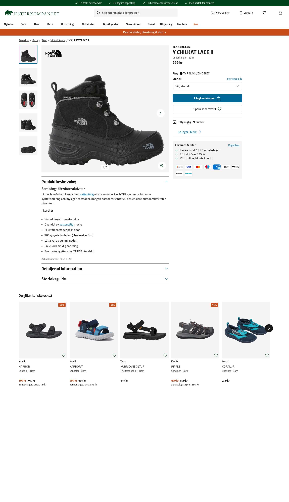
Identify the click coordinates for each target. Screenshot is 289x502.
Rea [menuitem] (196, 24)
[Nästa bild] (161, 113)
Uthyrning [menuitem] (166, 24)
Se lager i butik (187, 132)
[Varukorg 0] (281, 12)
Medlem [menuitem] (182, 24)
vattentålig (87, 194)
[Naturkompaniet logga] (32, 13)
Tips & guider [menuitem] (110, 24)
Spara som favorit (205, 109)
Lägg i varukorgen (204, 98)
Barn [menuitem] (50, 24)
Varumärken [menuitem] (133, 24)
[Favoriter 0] (265, 12)
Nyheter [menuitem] (9, 24)
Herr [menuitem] (36, 24)
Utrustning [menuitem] (67, 24)
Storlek (177, 79)
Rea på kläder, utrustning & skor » (144, 32)
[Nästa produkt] (269, 328)
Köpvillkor (233, 145)
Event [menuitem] (151, 24)
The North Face (182, 47)
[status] (105, 167)
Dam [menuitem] (23, 24)
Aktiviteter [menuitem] (88, 24)
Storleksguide (234, 78)
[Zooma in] (162, 166)
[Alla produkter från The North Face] (53, 53)
